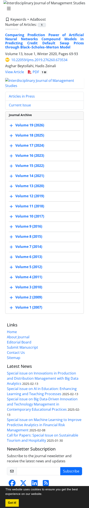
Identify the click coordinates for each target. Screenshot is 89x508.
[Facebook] (12, 484)
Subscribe (71, 471)
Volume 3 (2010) (28, 287)
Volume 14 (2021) (29, 175)
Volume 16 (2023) (29, 155)
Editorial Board (19, 342)
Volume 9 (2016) (28, 226)
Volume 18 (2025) (29, 135)
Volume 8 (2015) (28, 236)
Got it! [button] (12, 502)
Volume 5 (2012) (28, 266)
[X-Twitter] (23, 484)
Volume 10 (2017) (29, 216)
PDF (39, 72)
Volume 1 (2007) (28, 307)
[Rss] (46, 484)
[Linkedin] (34, 484)
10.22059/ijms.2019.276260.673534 (39, 59)
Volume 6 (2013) (28, 256)
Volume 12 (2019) (29, 196)
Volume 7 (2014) (28, 246)
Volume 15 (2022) (29, 165)
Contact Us (16, 352)
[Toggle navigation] (43, 9)
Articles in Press (22, 96)
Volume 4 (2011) (28, 277)
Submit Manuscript (22, 347)
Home (12, 331)
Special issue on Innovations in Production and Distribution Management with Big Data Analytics (42, 378)
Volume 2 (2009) (28, 297)
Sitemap (13, 357)
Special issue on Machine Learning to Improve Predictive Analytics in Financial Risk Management (44, 424)
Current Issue (20, 105)
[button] (43, 494)
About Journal (18, 337)
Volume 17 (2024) (29, 145)
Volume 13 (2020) (29, 185)
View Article (14, 72)
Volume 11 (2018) (29, 206)
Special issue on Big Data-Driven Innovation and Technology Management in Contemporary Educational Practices (42, 404)
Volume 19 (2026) (29, 125)
